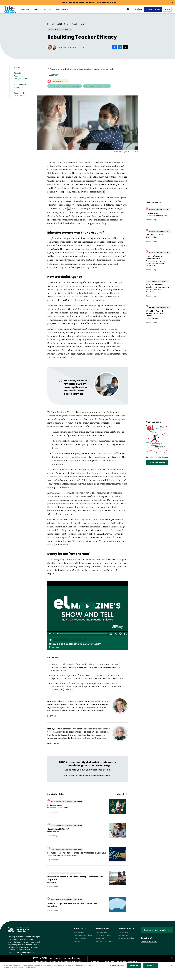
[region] (87, 966)
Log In (167, 9)
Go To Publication (157, 463)
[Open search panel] (128, 9)
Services (47, 9)
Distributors (123, 935)
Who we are (79, 932)
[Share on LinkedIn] (120, 47)
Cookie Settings (117, 965)
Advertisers (123, 932)
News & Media (80, 938)
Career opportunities (83, 935)
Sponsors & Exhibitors (127, 938)
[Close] (171, 965)
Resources (24, 9)
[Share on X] (125, 47)
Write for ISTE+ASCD (104, 941)
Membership (61, 9)
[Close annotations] (172, 958)
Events (36, 9)
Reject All (134, 965)
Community (101, 938)
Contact (77, 941)
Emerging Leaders (103, 935)
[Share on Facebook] (114, 47)
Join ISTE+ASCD (153, 9)
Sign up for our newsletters (157, 930)
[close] (173, 2)
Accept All (151, 965)
